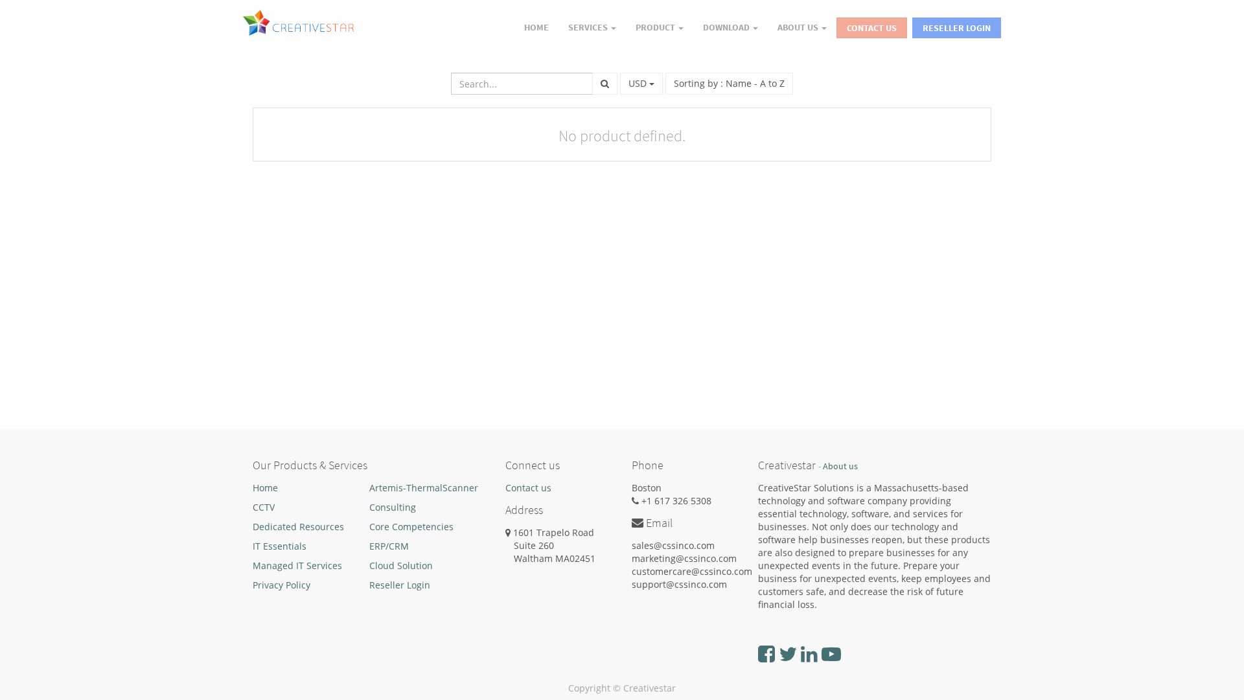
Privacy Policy (281, 585)
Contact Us (872, 28)
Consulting (392, 507)
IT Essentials (279, 546)
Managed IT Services (297, 565)
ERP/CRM (389, 546)
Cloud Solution (401, 565)
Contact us (528, 488)
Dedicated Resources (298, 526)
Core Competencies (411, 526)
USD (638, 83)
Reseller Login (957, 28)
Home (265, 488)
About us (840, 466)
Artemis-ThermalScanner (423, 488)
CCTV (264, 507)
